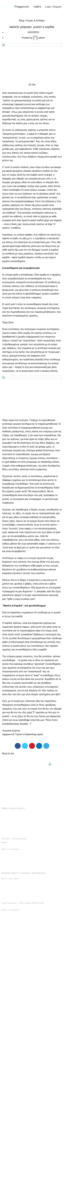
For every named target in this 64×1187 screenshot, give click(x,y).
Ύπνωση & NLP (30, 1142)
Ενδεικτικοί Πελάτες (30, 950)
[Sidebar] (3, 1168)
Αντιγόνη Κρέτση (11, 730)
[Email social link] (11, 815)
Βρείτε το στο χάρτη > (10, 878)
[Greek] (27, 1)
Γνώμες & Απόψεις (35, 20)
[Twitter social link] (25, 746)
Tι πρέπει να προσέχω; (30, 1120)
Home (4, 17)
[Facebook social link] (18, 746)
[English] (21, 1)
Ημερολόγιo (30, 972)
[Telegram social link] (46, 746)
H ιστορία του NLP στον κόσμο (30, 1099)
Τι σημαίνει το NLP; (31, 1078)
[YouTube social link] (15, 815)
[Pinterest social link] (32, 746)
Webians (53, 1162)
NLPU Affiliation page (30, 1036)
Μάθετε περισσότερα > (13, 808)
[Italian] (30, 1)
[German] (24, 1)
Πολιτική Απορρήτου (30, 1014)
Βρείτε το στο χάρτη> (10, 849)
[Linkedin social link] (39, 746)
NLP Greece (26, 1162)
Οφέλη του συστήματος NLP (30, 1057)
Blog (12, 17)
